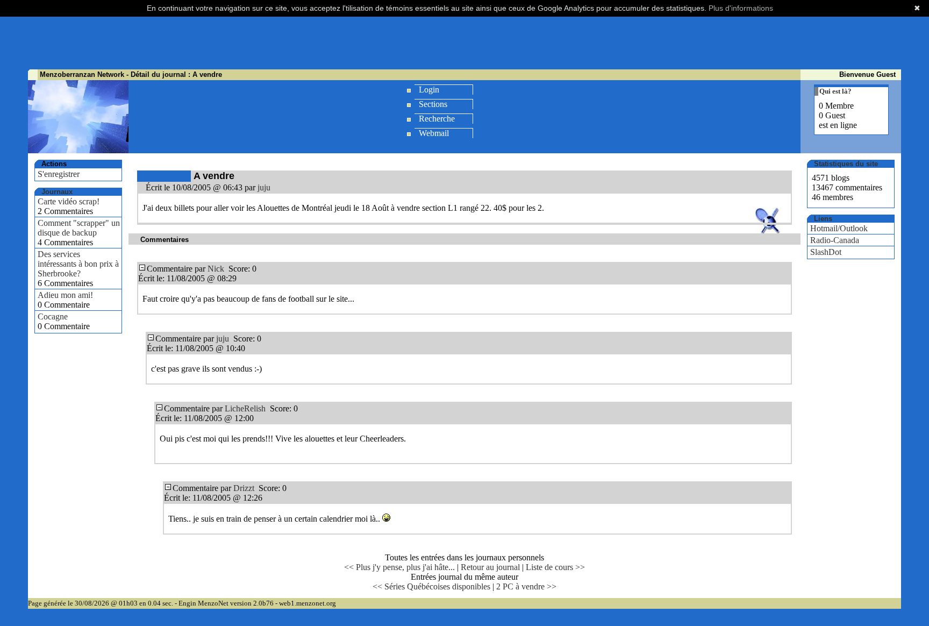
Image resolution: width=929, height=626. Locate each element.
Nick (216, 268)
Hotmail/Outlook (839, 228)
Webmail (434, 133)
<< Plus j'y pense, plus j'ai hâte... (399, 567)
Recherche (437, 118)
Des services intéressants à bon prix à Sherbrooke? (78, 264)
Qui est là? (835, 91)
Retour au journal (490, 567)
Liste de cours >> (555, 567)
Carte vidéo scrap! (68, 201)
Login (429, 89)
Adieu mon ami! (65, 295)
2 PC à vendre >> (526, 586)
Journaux (57, 192)
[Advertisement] (464, 43)
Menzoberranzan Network (82, 74)
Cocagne (53, 316)
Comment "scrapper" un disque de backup (79, 227)
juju (264, 187)
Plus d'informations (741, 8)
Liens (823, 219)
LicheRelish (245, 408)
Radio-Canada (834, 240)
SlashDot (825, 252)
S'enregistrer (59, 174)
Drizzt (243, 488)
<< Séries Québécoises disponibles (431, 586)
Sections (433, 104)
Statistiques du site (846, 164)
